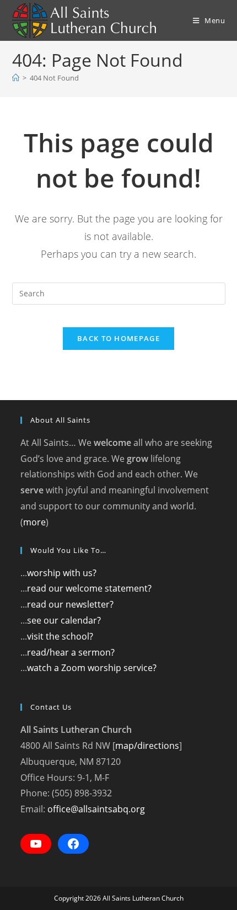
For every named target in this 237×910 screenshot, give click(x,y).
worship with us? (61, 573)
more (34, 522)
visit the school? (60, 636)
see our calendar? (64, 620)
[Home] (15, 78)
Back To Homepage (118, 338)
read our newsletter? (70, 604)
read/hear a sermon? (71, 652)
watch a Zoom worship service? (92, 668)
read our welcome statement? (89, 588)
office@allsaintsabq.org (96, 809)
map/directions (147, 745)
